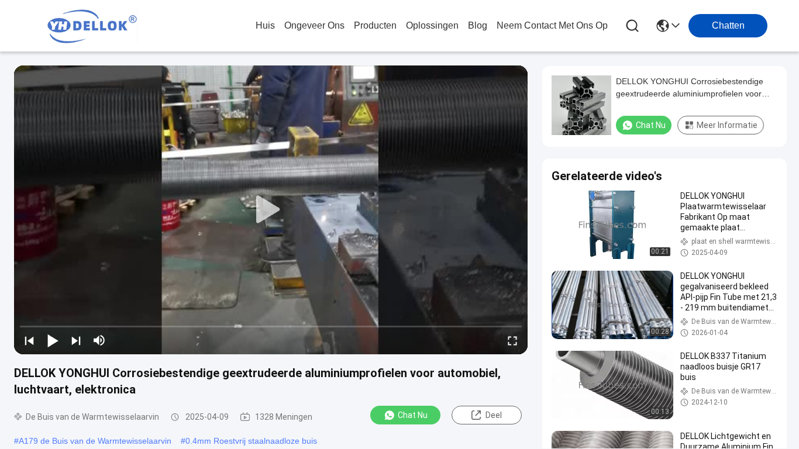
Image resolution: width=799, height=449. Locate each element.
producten (375, 25)
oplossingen (432, 25)
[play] (270, 209)
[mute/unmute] (99, 340)
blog (477, 25)
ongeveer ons (314, 25)
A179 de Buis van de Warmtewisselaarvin (95, 440)
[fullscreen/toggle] (512, 340)
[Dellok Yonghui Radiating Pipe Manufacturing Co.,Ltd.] (92, 25)
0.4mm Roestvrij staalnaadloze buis (251, 440)
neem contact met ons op (552, 25)
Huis (265, 25)
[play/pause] (52, 340)
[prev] (29, 340)
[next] (76, 340)
